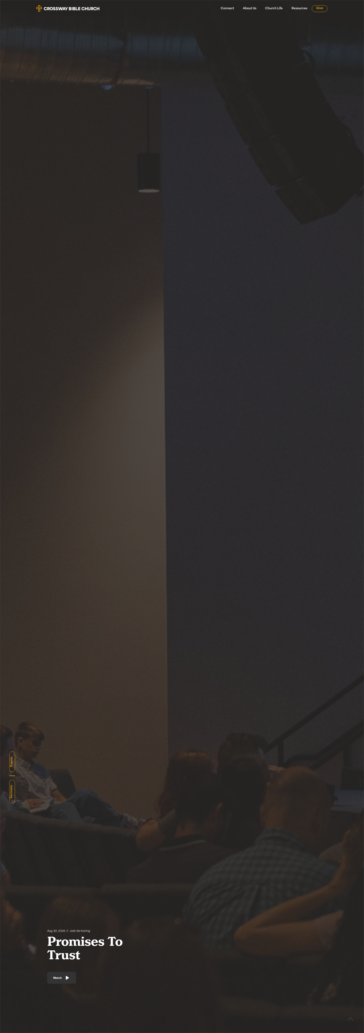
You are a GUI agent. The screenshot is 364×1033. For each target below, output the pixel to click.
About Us (249, 8)
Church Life (274, 8)
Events (11, 762)
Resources (299, 8)
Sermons (11, 791)
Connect (227, 8)
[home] (68, 7)
